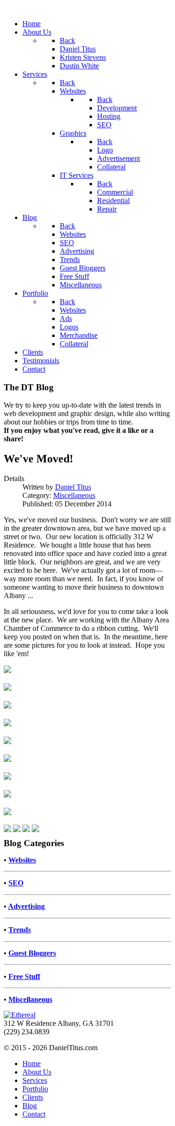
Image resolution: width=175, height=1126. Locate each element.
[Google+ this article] (35, 830)
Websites (22, 860)
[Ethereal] (19, 1015)
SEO (15, 883)
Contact (33, 1114)
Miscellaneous (74, 495)
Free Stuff (24, 976)
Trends (19, 930)
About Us (36, 1072)
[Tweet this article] (7, 830)
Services (34, 1080)
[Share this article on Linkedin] (17, 830)
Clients (32, 1097)
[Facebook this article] (26, 830)
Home (31, 1064)
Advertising (26, 906)
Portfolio (35, 1089)
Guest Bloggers (32, 953)
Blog (29, 1106)
